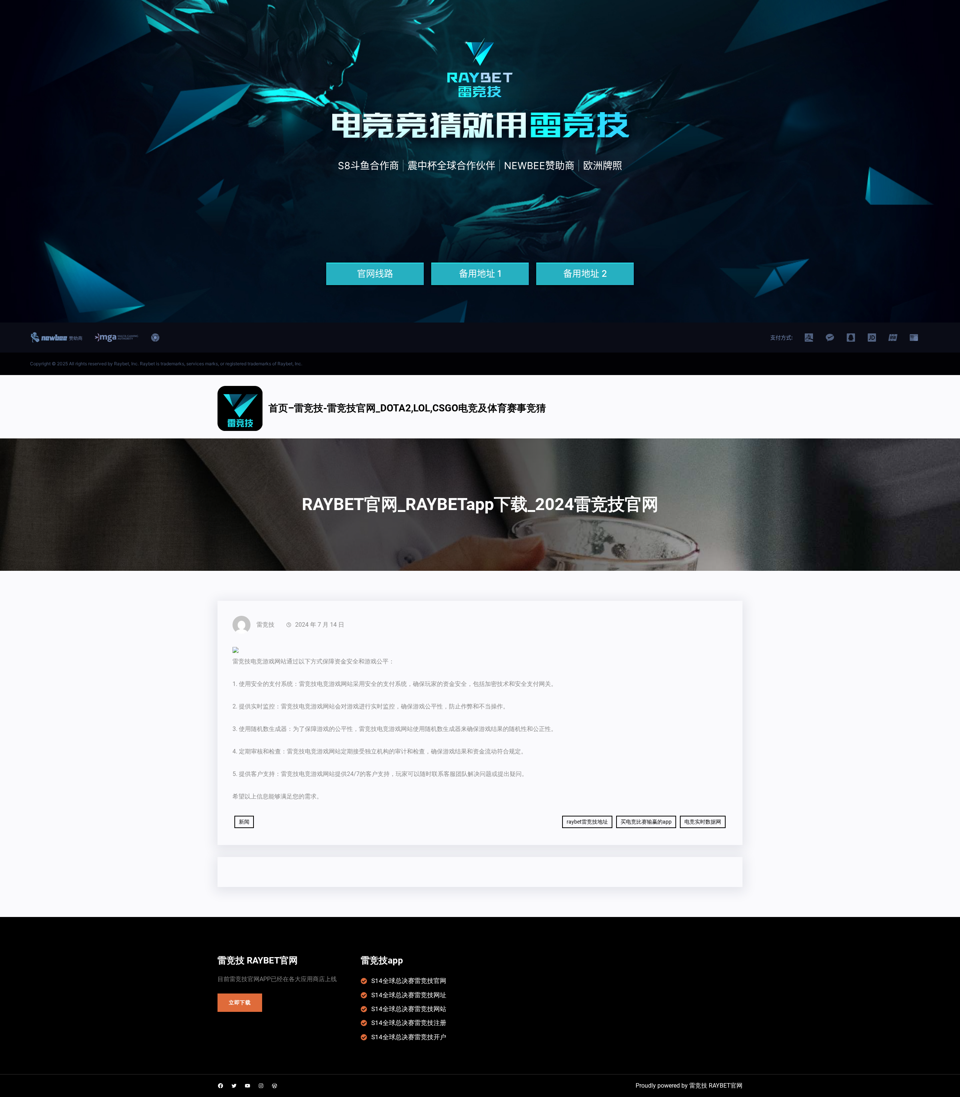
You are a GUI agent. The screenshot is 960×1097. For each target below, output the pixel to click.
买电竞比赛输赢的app (646, 822)
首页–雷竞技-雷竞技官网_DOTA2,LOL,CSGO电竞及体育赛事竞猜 (407, 408)
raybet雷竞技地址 (587, 822)
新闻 (244, 822)
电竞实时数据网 (702, 822)
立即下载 (240, 1002)
